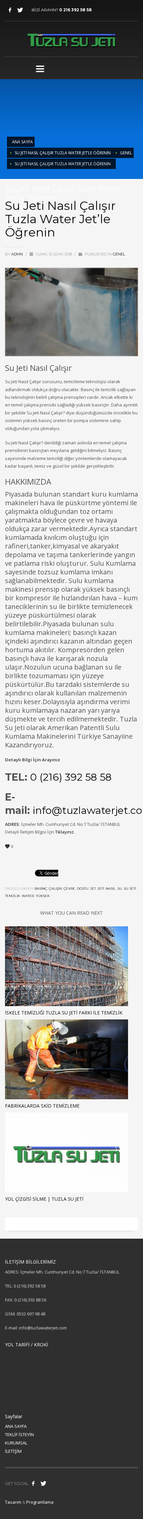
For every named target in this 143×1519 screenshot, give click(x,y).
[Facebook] (10, 10)
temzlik (12, 896)
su (119, 888)
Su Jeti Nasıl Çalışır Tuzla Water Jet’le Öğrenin (63, 153)
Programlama (40, 1502)
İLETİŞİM (13, 1451)
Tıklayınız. (65, 832)
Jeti (100, 888)
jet (93, 888)
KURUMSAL (16, 1443)
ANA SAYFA (16, 1426)
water (28, 896)
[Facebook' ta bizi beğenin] (33, 1483)
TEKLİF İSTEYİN (19, 1435)
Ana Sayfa (22, 142)
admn (17, 254)
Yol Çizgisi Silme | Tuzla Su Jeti (44, 1199)
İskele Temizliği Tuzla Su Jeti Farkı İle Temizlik (63, 1012)
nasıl (111, 888)
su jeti (130, 888)
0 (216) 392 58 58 (71, 777)
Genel (126, 153)
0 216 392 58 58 (75, 9)
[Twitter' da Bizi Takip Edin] (43, 1483)
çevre (69, 888)
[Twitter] (20, 10)
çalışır (55, 888)
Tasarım (13, 1502)
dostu (82, 888)
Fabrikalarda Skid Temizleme (42, 1106)
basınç (41, 888)
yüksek (43, 896)
